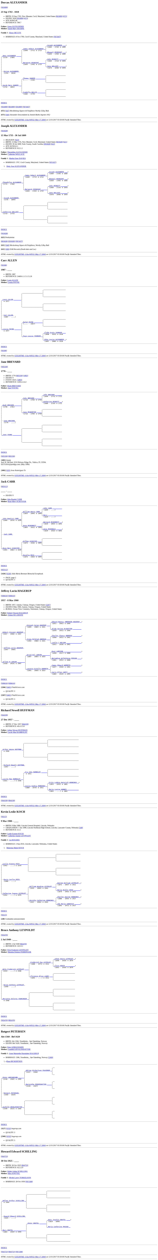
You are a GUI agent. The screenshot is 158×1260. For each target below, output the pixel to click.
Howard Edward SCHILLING (15, 1216)
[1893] (19, 380)
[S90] (7, 249)
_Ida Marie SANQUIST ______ (68, 904)
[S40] (7, 245)
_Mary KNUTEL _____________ (14, 1230)
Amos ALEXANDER (15, 26)
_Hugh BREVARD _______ (11, 405)
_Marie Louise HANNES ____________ (63, 789)
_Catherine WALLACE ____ (12, 212)
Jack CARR (8, 534)
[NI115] (4, 817)
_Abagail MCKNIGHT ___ (56, 52)
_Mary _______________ (52, 515)
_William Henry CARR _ (32, 512)
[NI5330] (4, 367)
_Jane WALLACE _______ (56, 66)
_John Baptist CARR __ (11, 518)
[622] (53, 144)
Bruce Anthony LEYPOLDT (14, 985)
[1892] (25, 376)
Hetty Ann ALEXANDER (16, 166)
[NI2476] (4, 935)
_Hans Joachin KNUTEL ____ (58, 1220)
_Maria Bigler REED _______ (68, 890)
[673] (26, 18)
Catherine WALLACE (16, 154)
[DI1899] (20, 18)
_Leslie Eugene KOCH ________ (15, 864)
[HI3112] (4, 486)
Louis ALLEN (12, 280)
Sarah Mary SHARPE (16, 29)
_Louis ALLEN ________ (11, 299)
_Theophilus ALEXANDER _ (12, 182)
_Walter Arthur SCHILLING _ (14, 1200)
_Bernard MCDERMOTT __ (52, 522)
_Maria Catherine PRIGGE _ (58, 1227)
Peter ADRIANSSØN (15, 1047)
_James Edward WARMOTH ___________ (66, 665)
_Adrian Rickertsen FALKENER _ (38, 1070)
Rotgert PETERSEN (11, 1093)
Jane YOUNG (13, 388)
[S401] (8, 687)
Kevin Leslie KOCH (12, 879)
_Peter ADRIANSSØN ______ (13, 1077)
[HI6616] (11, 596)
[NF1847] (57, 37)
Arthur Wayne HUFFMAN (17, 730)
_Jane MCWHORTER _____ (32, 412)
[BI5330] (19, 376)
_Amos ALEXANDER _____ (11, 56)
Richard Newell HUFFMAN (14, 765)
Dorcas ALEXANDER (11, 71)
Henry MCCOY (15, 33)
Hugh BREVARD (14, 386)
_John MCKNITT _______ (56, 59)
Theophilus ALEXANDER (17, 152)
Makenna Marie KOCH (15, 848)
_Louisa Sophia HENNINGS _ (35, 786)
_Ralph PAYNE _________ (32, 322)
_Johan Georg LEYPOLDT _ (64, 959)
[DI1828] (47, 144)
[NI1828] (4, 131)
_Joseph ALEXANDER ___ (56, 45)
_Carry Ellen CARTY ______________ (66, 672)
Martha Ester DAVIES (17, 158)
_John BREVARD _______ (52, 395)
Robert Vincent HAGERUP (17, 613)
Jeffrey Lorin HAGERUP (14, 648)
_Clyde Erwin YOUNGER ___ (54, 332)
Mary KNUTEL (14, 1173)
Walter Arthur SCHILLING (17, 1171)
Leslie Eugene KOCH (15, 834)
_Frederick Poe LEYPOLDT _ (41, 962)
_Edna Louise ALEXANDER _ (54, 339)
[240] (81, 828)
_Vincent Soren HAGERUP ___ (38, 625)
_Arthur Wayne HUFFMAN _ (12, 749)
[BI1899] (59, 16)
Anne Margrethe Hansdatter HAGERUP (24, 1053)
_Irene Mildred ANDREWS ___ (38, 639)
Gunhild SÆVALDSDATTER (19, 1049)
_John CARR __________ (52, 508)
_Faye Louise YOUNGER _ (32, 336)
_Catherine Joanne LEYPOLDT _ (15, 893)
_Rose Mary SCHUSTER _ (11, 548)
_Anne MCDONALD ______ (52, 529)
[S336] (8, 574)
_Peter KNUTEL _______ (36, 1223)
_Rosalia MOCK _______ (32, 555)
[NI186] (4, 265)
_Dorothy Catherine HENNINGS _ (42, 900)
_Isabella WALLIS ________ (33, 92)
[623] (17, 140)
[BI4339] (25, 724)
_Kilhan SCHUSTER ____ (32, 541)
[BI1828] (59, 142)
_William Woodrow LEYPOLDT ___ (42, 886)
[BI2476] (23, 944)
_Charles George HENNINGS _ (68, 897)
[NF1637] (52, 162)
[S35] (8, 470)
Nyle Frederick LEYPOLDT (18, 950)
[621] (65, 142)
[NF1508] (29, 1182)
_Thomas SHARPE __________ (33, 78)
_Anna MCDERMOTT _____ (32, 525)
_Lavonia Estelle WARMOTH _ (38, 669)
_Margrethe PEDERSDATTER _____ (38, 1084)
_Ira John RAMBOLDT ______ (35, 772)
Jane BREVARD (10, 421)
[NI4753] (4, 1156)
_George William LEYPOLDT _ (68, 883)
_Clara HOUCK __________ (64, 966)
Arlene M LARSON (15, 615)
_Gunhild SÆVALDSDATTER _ (13, 1107)
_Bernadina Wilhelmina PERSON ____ (66, 658)
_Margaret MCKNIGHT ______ (33, 63)
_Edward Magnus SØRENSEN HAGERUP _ (66, 622)
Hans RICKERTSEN (14, 1061)
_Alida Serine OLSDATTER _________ (66, 629)
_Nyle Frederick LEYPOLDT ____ (15, 969)
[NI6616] (4, 596)
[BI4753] (24, 1165)
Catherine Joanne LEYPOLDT (19, 836)
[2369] (50, 1057)
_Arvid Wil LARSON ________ (38, 655)
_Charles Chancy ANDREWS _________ (66, 636)
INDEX (4, 103)
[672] (65, 16)
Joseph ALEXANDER (11, 198)
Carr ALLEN (9, 315)
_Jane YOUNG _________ (11, 435)
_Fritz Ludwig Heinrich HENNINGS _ (63, 782)
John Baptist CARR (14, 499)
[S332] (8, 1128)
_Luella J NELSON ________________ (66, 643)
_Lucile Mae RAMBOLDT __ (12, 779)
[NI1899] (4, 7)
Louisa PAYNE (13, 282)
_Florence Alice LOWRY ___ (41, 976)
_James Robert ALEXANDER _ (33, 49)
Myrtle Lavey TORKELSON (20, 1178)
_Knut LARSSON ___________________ (66, 651)
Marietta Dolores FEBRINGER (19, 952)
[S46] (7, 115)
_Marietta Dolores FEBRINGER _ (15, 999)
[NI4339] (4, 715)
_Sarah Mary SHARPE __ (11, 85)
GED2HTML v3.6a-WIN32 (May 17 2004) (30, 120)
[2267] (48, 605)
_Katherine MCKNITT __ (52, 401)
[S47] (7, 111)
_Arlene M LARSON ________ (13, 662)
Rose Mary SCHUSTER (17, 501)
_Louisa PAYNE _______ (11, 329)
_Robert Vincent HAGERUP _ (13, 632)
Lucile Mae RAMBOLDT (17, 732)
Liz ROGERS (14, 840)
